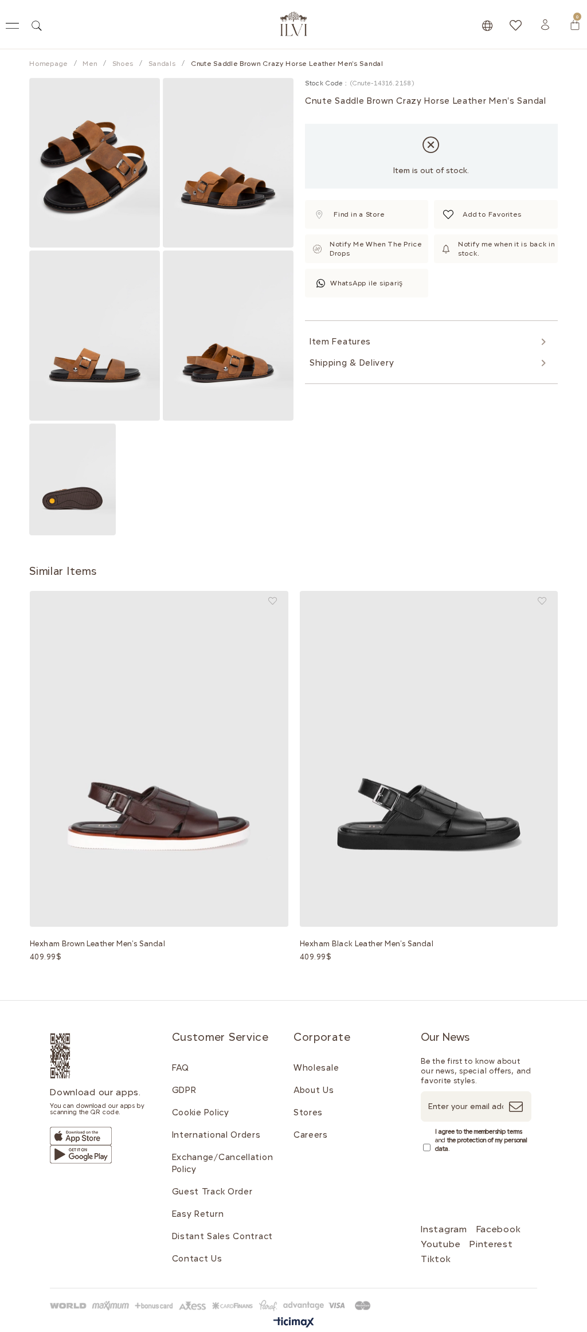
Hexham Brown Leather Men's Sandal (98, 944)
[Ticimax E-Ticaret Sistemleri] (293, 1323)
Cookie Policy (200, 1112)
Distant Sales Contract (222, 1236)
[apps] (73, 1056)
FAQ (180, 1068)
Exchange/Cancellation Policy (222, 1163)
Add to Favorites (272, 601)
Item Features (340, 341)
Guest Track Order (212, 1191)
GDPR (184, 1090)
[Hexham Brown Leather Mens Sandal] (159, 759)
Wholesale (316, 1068)
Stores (308, 1112)
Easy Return (198, 1214)
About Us (314, 1090)
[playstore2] (81, 1154)
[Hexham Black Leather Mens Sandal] (429, 759)
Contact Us (197, 1258)
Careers (311, 1135)
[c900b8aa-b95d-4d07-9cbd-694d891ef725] (212, 1305)
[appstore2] (81, 1136)
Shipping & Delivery (352, 363)
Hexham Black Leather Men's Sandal (367, 944)
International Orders (216, 1135)
